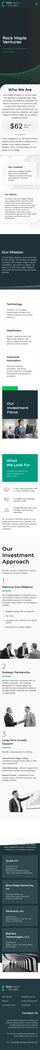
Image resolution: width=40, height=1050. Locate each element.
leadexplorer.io (11, 868)
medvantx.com (11, 917)
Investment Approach (29, 1001)
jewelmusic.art (11, 942)
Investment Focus (8, 1005)
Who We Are (7, 997)
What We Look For (28, 997)
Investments (26, 1005)
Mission (5, 1001)
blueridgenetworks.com (14, 894)
